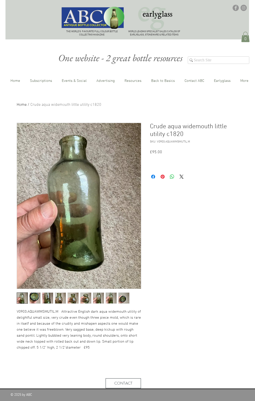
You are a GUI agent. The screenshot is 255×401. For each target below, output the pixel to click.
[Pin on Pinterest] (163, 177)
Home (22, 104)
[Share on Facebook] (153, 177)
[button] (245, 37)
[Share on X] (182, 177)
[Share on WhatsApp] (172, 177)
